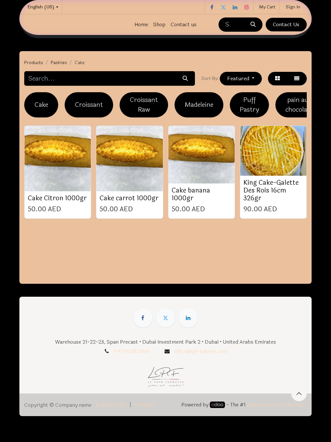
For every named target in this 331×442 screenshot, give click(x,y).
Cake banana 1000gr (191, 194)
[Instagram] (246, 7)
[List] (297, 78)
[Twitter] (223, 7)
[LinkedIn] (235, 7)
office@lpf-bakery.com (201, 351)
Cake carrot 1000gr (129, 198)
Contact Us (286, 24)
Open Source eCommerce (277, 405)
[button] (241, 78)
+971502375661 (131, 351)
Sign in (293, 7)
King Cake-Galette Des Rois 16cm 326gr (271, 190)
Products (33, 62)
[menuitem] (141, 24)
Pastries (59, 62)
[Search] (252, 24)
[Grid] (277, 78)
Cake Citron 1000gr (57, 198)
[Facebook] (212, 7)
